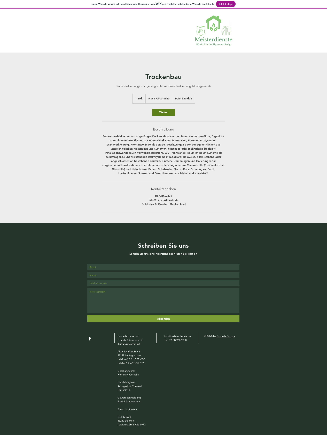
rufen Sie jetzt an (186, 253)
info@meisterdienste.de (177, 336)
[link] (163, 112)
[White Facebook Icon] (89, 338)
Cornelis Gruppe (226, 336)
